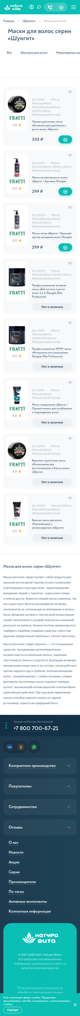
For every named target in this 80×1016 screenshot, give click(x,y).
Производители (22, 881)
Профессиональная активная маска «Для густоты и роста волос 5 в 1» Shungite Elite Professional (49, 291)
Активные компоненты (28, 901)
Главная (8, 21)
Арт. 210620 (38, 505)
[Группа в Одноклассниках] (20, 747)
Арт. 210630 (38, 215)
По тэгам (16, 891)
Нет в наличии (52, 307)
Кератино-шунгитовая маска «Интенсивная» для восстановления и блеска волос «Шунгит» (51, 466)
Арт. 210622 (38, 99)
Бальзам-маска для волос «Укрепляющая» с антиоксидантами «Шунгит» (48, 523)
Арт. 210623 (38, 446)
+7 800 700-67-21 (36, 728)
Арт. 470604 (38, 330)
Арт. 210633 (38, 271)
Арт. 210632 (38, 163)
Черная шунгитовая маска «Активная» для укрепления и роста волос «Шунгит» (49, 125)
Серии (14, 872)
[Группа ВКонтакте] (9, 747)
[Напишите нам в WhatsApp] (34, 747)
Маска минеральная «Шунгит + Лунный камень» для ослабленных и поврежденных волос (52, 408)
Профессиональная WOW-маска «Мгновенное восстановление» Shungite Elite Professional (51, 352)
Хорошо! (12, 1010)
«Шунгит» (28, 21)
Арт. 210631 (38, 390)
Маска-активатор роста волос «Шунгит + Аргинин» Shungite (50, 179)
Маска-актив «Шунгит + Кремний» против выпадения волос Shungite (52, 235)
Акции (14, 862)
